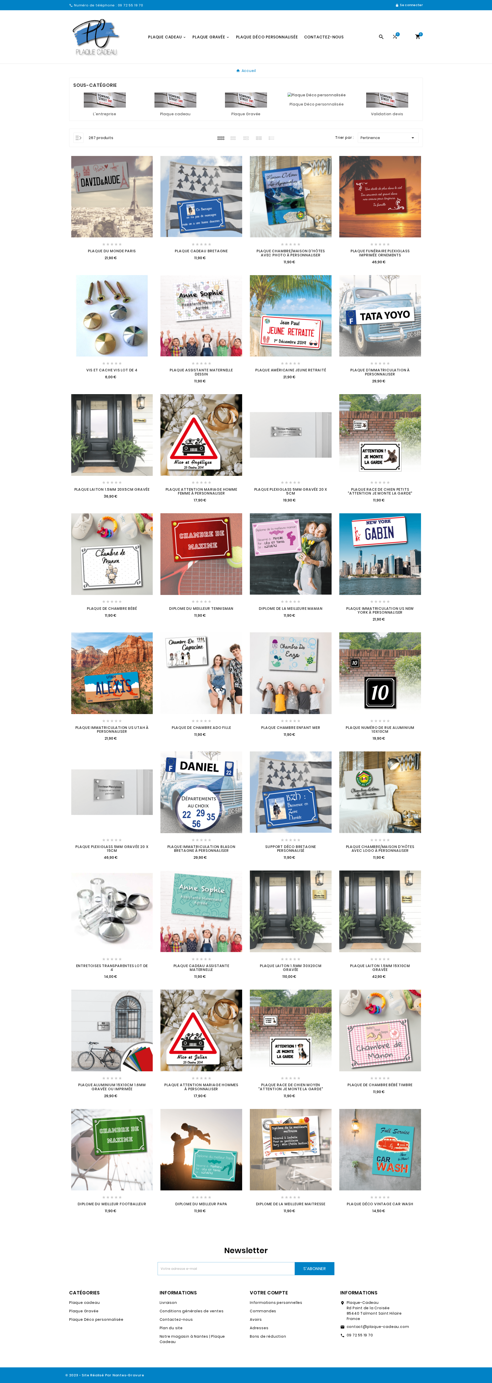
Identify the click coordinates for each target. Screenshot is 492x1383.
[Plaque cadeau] (175, 99)
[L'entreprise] (104, 99)
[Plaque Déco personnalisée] (317, 95)
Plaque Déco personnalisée (317, 104)
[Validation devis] (387, 99)
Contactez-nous (176, 1319)
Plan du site (171, 1327)
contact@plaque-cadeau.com (378, 1326)
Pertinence (388, 138)
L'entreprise (104, 114)
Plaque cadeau (175, 114)
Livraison (168, 1302)
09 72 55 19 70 (360, 1335)
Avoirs (256, 1319)
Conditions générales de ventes (192, 1311)
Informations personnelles (276, 1302)
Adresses (259, 1327)
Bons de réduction (268, 1336)
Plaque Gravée (246, 114)
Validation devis (387, 114)
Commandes (263, 1311)
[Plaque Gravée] (246, 99)
